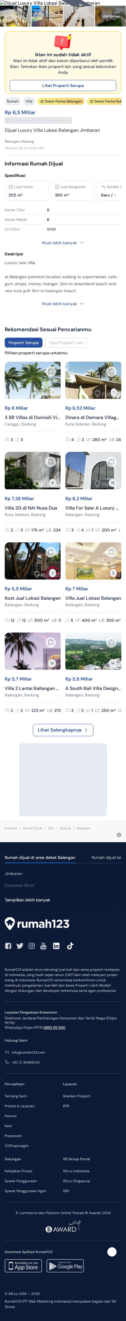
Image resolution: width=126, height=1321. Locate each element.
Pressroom (13, 1136)
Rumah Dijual (32, 828)
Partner (11, 1116)
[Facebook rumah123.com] (8, 945)
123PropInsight (17, 1146)
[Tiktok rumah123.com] (70, 946)
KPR (66, 1106)
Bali (51, 828)
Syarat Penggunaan (21, 1181)
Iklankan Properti (77, 1096)
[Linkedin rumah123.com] (56, 946)
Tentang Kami (16, 1096)
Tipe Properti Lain (66, 342)
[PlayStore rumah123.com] (65, 1265)
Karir (8, 1126)
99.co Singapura (76, 1181)
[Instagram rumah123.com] (31, 945)
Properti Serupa (23, 342)
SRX (66, 1191)
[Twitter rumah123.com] (19, 945)
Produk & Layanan (20, 1106)
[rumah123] (63, 924)
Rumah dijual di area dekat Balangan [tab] (40, 857)
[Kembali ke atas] (112, 1252)
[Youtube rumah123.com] (43, 945)
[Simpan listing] (50, 371)
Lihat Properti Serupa (63, 85)
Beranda (11, 828)
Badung (65, 828)
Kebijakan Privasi (18, 1171)
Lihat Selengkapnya (59, 730)
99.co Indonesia (76, 1171)
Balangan (83, 828)
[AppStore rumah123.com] (23, 1265)
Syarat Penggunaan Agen (25, 1191)
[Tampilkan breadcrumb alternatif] (119, 835)
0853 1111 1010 (54, 1027)
